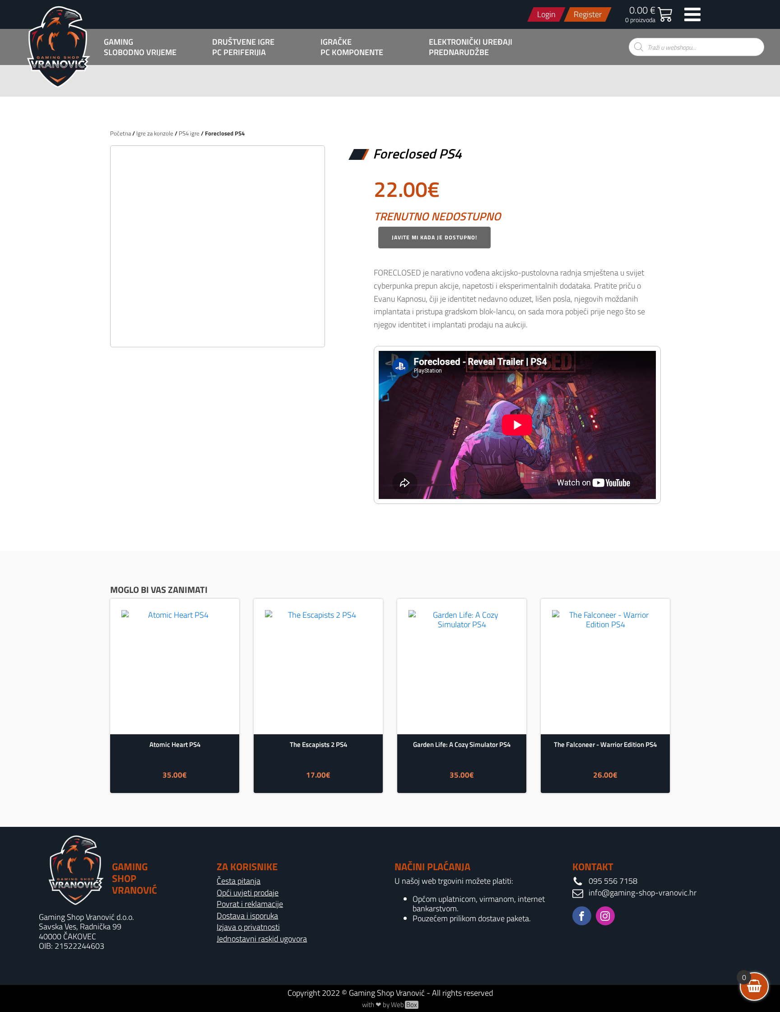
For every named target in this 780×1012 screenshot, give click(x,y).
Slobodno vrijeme (140, 52)
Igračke (336, 42)
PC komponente (351, 52)
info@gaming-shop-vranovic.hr (642, 893)
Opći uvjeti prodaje (248, 893)
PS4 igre (189, 133)
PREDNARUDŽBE (459, 52)
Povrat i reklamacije (250, 904)
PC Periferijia (239, 52)
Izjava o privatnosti (248, 927)
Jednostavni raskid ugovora (262, 939)
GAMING (118, 42)
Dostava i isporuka (247, 916)
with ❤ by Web (389, 1005)
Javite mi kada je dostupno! (434, 237)
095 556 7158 (613, 881)
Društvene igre (243, 42)
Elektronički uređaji (470, 42)
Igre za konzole (154, 133)
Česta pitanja (238, 881)
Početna (120, 133)
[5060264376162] (217, 330)
